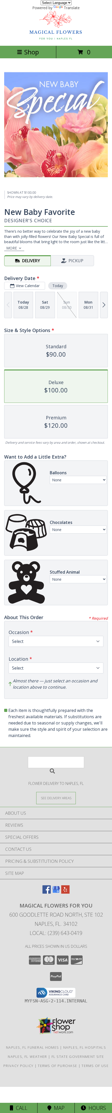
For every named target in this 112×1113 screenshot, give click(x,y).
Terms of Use (95, 1065)
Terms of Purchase (57, 1065)
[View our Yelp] (65, 892)
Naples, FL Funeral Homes (32, 1047)
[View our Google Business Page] (56, 892)
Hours (96, 1107)
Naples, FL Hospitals (84, 1047)
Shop (31, 52)
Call (20, 1107)
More (11, 248)
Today (57, 285)
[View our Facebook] (46, 892)
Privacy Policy (18, 1065)
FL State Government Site (78, 1056)
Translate (72, 7)
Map (58, 1107)
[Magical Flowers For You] (56, 38)
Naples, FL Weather (27, 1056)
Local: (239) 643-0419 (56, 933)
